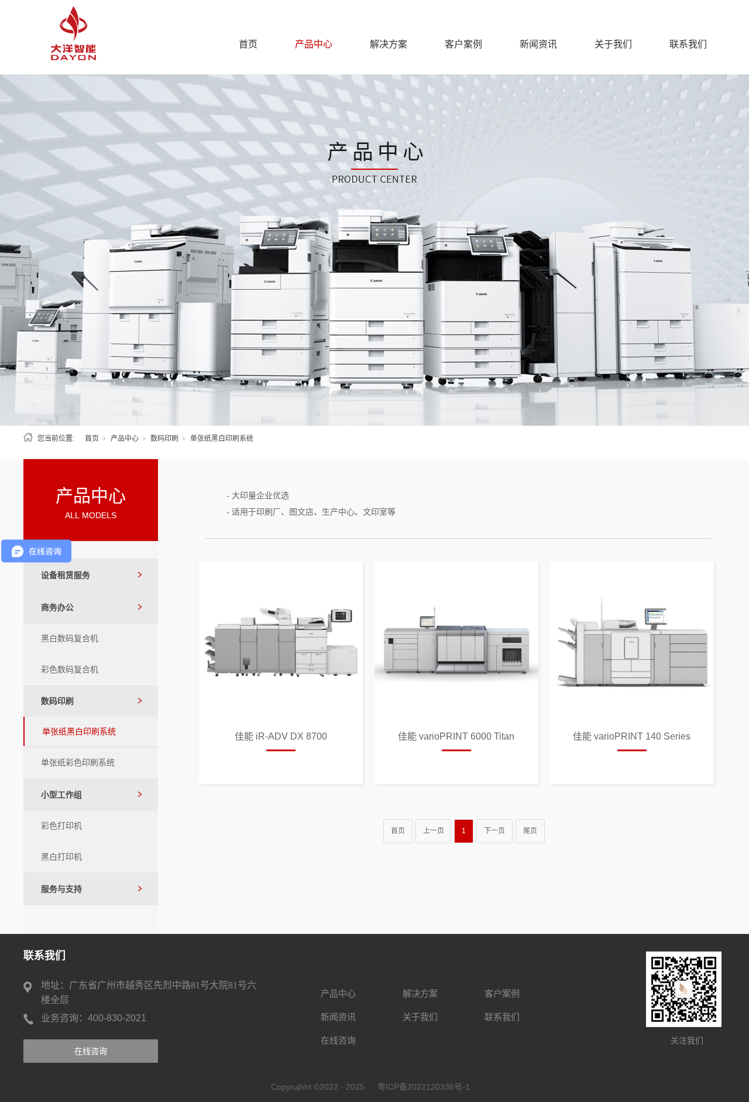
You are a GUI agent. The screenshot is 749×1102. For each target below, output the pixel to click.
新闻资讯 (538, 44)
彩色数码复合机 (69, 669)
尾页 (530, 831)
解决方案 (388, 44)
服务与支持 (61, 889)
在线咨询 (338, 1040)
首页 (248, 44)
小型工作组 (61, 794)
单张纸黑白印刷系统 (79, 731)
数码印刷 (164, 438)
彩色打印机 (61, 825)
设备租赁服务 (65, 575)
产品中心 (313, 44)
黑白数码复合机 (69, 638)
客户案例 (463, 44)
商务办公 (57, 607)
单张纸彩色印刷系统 (78, 762)
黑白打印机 (61, 856)
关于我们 (613, 44)
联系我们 (688, 44)
